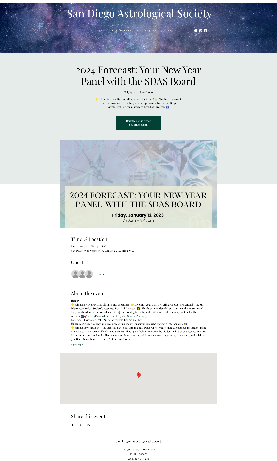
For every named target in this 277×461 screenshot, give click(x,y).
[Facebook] (195, 30)
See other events (138, 124)
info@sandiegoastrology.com (139, 449)
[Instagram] (200, 30)
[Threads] (205, 30)
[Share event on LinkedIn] (88, 425)
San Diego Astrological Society (139, 13)
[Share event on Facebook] (72, 425)
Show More (77, 344)
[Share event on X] (80, 425)
